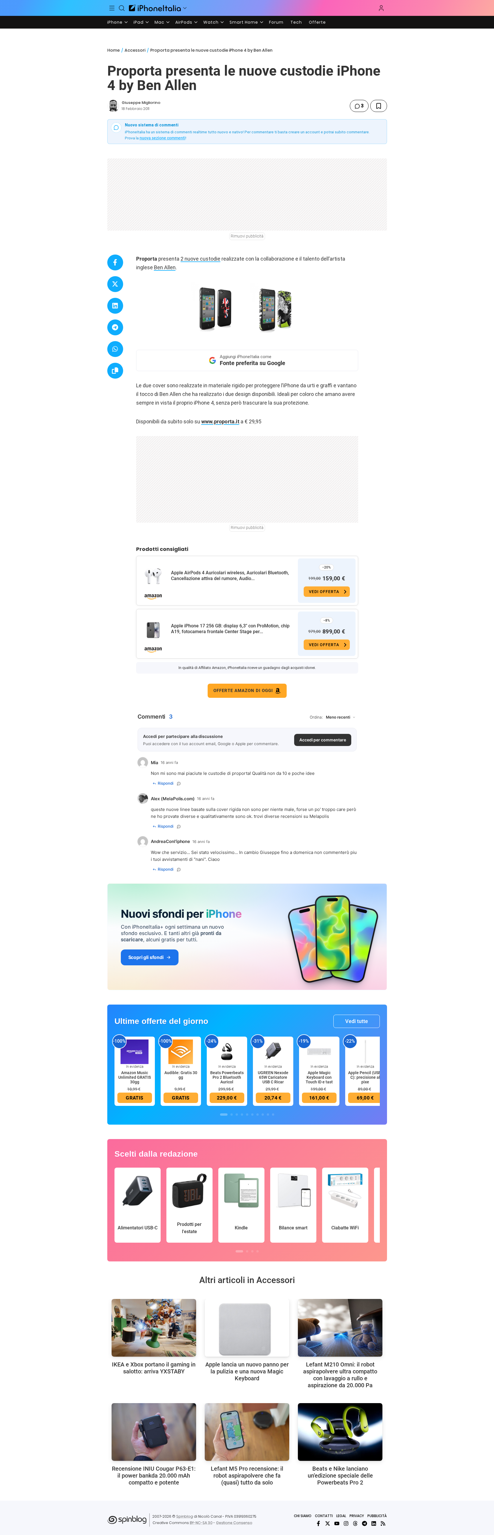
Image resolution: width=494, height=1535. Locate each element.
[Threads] (355, 1523)
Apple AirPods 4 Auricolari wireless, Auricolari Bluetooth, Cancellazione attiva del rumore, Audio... (230, 575)
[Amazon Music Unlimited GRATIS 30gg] (134, 1051)
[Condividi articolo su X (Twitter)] (115, 284)
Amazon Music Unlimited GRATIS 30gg (134, 1077)
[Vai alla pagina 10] (273, 1114)
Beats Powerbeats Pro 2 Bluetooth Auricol (227, 1077)
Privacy (357, 1515)
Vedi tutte (356, 1021)
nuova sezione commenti (162, 138)
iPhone (115, 22)
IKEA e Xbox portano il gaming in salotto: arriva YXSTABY (154, 1368)
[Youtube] (337, 1523)
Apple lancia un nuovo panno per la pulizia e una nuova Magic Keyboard (247, 1371)
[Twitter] (327, 1523)
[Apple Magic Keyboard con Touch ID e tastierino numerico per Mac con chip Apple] (319, 1051)
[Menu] (112, 8)
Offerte (317, 22)
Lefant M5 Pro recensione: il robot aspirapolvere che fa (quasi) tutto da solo (247, 1475)
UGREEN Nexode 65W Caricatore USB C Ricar (273, 1077)
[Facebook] (318, 1523)
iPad (139, 22)
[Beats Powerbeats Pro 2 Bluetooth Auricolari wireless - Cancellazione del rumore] (227, 1051)
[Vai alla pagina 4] (242, 1114)
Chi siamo (302, 1515)
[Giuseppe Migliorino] (113, 106)
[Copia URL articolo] (115, 371)
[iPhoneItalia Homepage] (155, 8)
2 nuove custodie (200, 259)
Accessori (135, 50)
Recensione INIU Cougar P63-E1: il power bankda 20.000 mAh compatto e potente (154, 1475)
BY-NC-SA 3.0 (201, 1522)
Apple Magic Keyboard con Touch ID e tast (319, 1077)
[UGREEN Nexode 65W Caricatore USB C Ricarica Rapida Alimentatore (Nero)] (273, 1051)
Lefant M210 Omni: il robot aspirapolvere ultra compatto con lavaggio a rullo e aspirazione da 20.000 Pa (340, 1375)
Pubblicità (377, 1515)
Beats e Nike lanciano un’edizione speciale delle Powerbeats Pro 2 (340, 1475)
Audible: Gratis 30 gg (180, 1075)
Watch (211, 22)
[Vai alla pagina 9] (268, 1114)
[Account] (381, 8)
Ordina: (316, 717)
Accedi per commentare (322, 739)
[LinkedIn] (373, 1523)
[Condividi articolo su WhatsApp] (115, 349)
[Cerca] (122, 8)
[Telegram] (364, 1523)
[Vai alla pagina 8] (263, 1114)
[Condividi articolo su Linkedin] (115, 306)
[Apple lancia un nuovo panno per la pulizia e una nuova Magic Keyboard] (247, 1328)
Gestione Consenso (234, 1522)
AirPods (183, 22)
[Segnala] (179, 783)
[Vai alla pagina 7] (257, 1114)
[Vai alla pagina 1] (224, 1114)
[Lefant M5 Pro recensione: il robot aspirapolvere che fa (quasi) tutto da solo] (247, 1432)
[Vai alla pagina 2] (231, 1114)
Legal (341, 1515)
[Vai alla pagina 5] (247, 1114)
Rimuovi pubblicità (247, 236)
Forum (276, 22)
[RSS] (383, 1523)
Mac (159, 22)
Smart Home (244, 22)
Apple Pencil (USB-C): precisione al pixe (365, 1077)
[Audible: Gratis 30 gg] (181, 1051)
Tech (296, 22)
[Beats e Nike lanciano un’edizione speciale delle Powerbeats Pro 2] (340, 1432)
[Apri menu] (185, 8)
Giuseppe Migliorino (141, 102)
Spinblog (184, 1516)
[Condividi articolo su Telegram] (115, 327)
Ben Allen (165, 267)
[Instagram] (346, 1523)
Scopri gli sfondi (146, 957)
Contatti (324, 1515)
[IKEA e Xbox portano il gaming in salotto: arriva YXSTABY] (154, 1328)
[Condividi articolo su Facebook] (115, 262)
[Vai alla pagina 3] (237, 1114)
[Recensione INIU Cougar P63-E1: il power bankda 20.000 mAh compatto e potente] (154, 1432)
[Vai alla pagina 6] (252, 1114)
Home (113, 50)
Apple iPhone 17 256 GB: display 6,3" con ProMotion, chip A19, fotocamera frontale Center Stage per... (230, 628)
